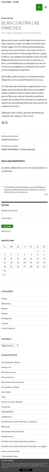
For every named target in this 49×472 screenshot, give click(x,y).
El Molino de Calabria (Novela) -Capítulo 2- (19, 421)
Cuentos (4, 323)
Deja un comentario (32, 33)
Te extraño (5, 407)
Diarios (4, 313)
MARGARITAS (7, 412)
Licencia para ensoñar (10, 451)
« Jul (4, 274)
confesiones (6, 416)
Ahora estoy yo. (7, 377)
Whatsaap (5, 426)
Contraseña (6, 218)
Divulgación (7, 18)
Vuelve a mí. (6, 367)
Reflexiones (6, 303)
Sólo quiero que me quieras (12, 382)
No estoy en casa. (8, 372)
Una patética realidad (10, 387)
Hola (3, 397)
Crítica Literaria (8, 328)
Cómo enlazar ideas (9, 456)
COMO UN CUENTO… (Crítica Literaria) (18, 148)
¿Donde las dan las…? (10, 138)
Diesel (19, 33)
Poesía (4, 298)
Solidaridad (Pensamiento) (12, 431)
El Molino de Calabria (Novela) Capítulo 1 (18, 441)
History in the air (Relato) (12, 402)
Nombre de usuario (9, 210)
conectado (27, 167)
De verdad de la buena (10, 362)
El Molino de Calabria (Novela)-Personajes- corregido (23, 446)
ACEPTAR (25, 470)
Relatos (4, 308)
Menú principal (45, 7)
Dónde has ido (7, 436)
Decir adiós (6, 392)
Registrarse (6, 231)
